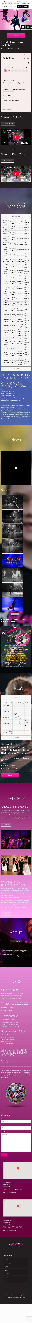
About (6, 1277)
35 (17, 614)
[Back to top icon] (16, 1290)
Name (2, 1118)
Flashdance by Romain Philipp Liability (16, 1297)
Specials (7, 1273)
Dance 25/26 (8, 1263)
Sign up (16, 35)
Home (6, 1259)
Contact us (6, 824)
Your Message (4, 1131)
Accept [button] (20, 6)
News (6, 1266)
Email (2, 1125)
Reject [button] (25, 6)
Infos (6, 1281)
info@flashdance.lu (11, 1192)
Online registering (8, 160)
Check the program (8, 123)
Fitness (6, 1270)
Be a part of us (16, 941)
